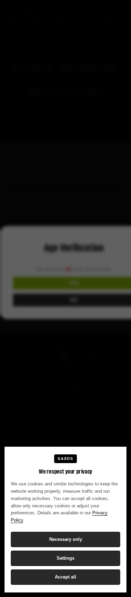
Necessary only (65, 539)
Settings (65, 558)
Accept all (65, 577)
